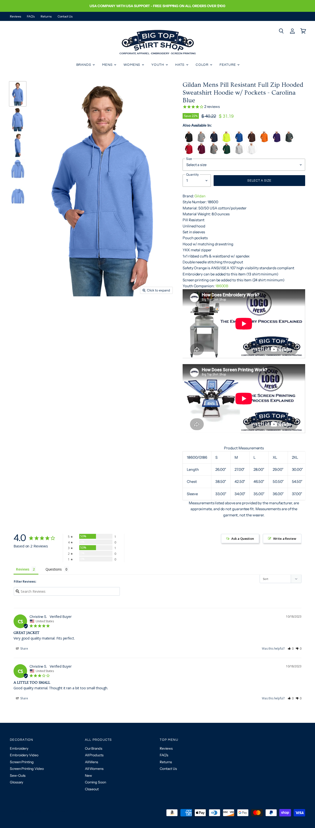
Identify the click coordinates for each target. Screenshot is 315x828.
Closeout (92, 789)
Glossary (16, 782)
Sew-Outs (18, 775)
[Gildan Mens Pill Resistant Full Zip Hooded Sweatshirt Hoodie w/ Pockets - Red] (189, 153)
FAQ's (31, 16)
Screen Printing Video (27, 768)
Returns (46, 16)
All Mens (91, 762)
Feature (228, 65)
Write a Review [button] (284, 538)
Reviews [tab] (22, 569)
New (88, 775)
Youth (158, 65)
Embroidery (19, 748)
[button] (291, 648)
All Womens (94, 768)
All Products (94, 755)
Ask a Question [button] (242, 538)
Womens (132, 65)
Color (202, 65)
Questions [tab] (54, 569)
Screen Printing (22, 762)
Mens (107, 65)
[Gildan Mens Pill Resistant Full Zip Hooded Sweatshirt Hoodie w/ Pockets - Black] (189, 141)
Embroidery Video (24, 755)
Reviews (15, 16)
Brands (84, 65)
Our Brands (93, 748)
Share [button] (23, 648)
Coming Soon (95, 782)
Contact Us (65, 16)
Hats (180, 65)
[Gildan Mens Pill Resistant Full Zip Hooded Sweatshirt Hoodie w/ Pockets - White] (251, 153)
